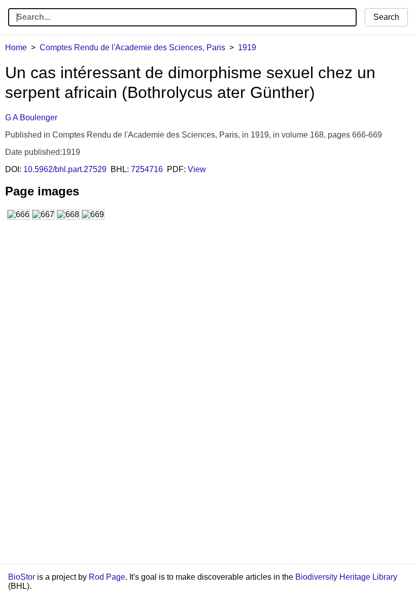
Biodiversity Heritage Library (346, 577)
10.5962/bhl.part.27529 (65, 169)
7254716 (147, 169)
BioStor (21, 577)
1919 (247, 47)
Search (386, 17)
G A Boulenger (31, 117)
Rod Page (107, 577)
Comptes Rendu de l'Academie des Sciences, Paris (132, 47)
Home (16, 47)
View (197, 169)
